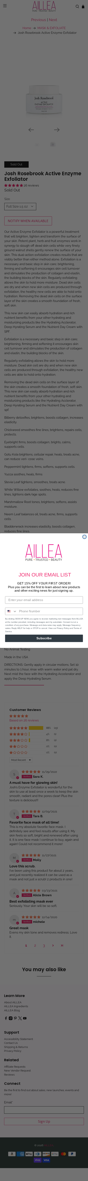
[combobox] (11, 611)
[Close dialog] (84, 537)
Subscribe (44, 638)
